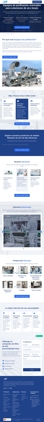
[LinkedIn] (11, 388)
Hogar (4, 33)
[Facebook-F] (9, 388)
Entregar (31, 369)
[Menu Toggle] (19, 2)
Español (8, 419)
